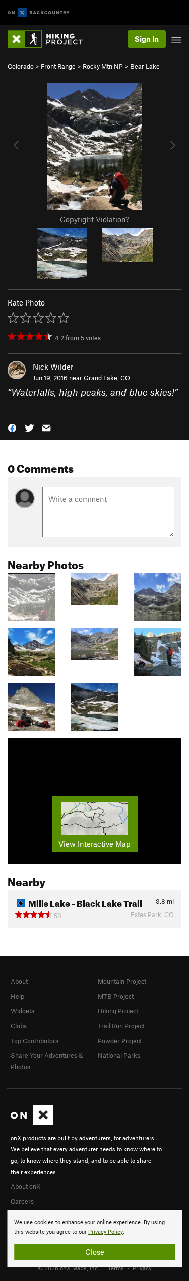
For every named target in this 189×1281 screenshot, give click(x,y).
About (19, 981)
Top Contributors (34, 1040)
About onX (26, 1186)
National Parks (119, 1055)
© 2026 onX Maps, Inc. (68, 1267)
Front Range (58, 66)
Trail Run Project (121, 1026)
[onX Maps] (32, 1123)
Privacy (142, 1267)
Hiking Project (118, 1011)
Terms (116, 1267)
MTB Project (116, 996)
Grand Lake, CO (107, 378)
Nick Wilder (53, 366)
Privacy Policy (105, 1232)
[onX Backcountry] (38, 13)
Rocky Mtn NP (103, 66)
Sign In (147, 38)
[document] (94, 1238)
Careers (22, 1201)
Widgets (22, 1011)
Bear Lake (145, 66)
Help (17, 996)
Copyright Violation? (94, 219)
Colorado (21, 66)
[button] (12, 427)
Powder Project (120, 1040)
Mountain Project (122, 981)
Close (94, 1251)
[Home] (50, 39)
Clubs (19, 1026)
